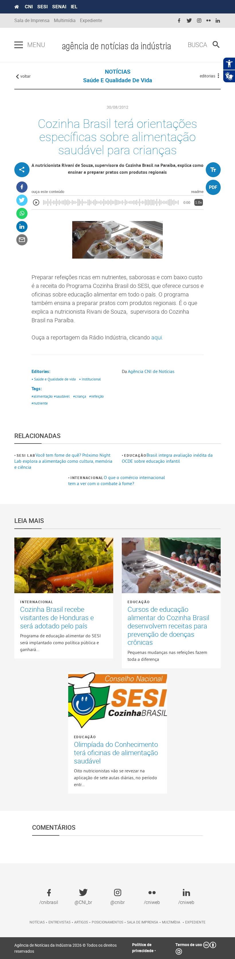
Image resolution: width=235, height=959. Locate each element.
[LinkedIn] (22, 226)
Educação (135, 455)
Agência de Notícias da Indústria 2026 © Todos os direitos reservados (65, 948)
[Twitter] (22, 200)
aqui (156, 337)
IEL (74, 6)
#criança (79, 396)
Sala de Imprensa (32, 20)
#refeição (96, 396)
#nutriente (40, 403)
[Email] (22, 239)
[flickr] (208, 21)
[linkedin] (218, 21)
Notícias (37, 922)
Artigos (81, 922)
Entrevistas (59, 922)
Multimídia (65, 20)
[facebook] (179, 21)
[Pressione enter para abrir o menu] (18, 45)
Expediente (91, 20)
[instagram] (199, 21)
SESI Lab (26, 455)
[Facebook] (22, 187)
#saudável (62, 396)
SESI (42, 6)
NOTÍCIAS (117, 71)
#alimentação (42, 396)
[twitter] (189, 21)
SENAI (59, 6)
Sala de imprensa (142, 922)
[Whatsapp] (22, 213)
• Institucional (90, 379)
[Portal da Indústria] (16, 7)
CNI (29, 6)
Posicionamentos (107, 922)
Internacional (87, 477)
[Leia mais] (63, 565)
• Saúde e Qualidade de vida (54, 379)
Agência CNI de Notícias (151, 371)
